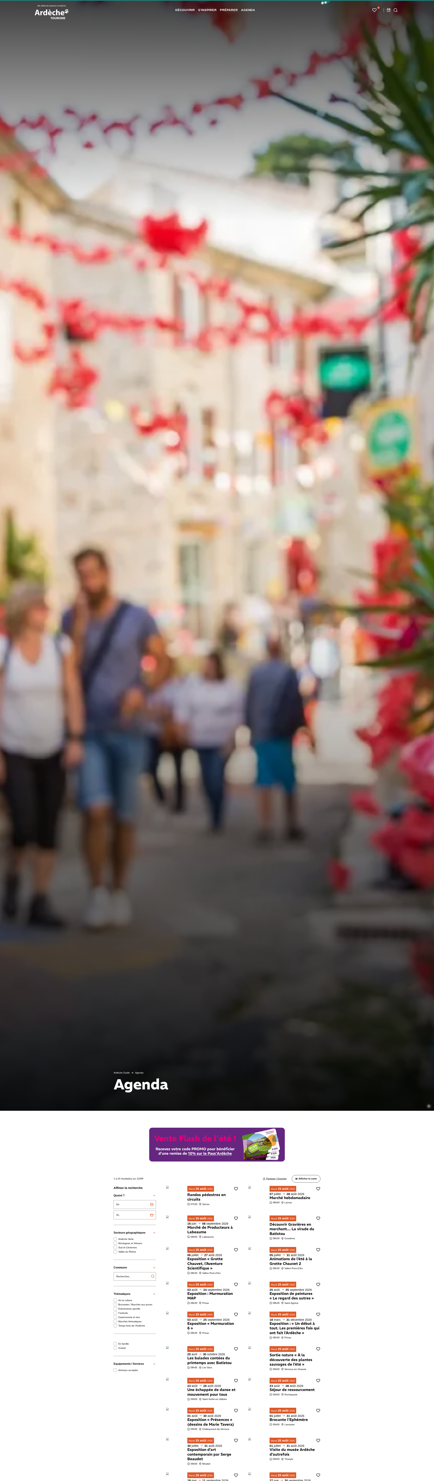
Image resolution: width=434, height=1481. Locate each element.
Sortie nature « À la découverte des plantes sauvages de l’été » (291, 1360)
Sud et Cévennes (127, 1247)
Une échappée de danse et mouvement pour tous (211, 1392)
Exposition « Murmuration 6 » (210, 1326)
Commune (120, 1267)
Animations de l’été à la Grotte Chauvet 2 (291, 1261)
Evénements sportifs (129, 1308)
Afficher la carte (308, 1178)
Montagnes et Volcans (130, 1243)
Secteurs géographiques (129, 1232)
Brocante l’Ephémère (289, 1419)
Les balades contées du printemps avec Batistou (209, 1360)
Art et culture (125, 1300)
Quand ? (119, 1195)
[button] (325, 2)
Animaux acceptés (128, 1370)
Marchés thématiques (130, 1321)
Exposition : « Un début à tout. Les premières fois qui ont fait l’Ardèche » (294, 1328)
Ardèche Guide (122, 1072)
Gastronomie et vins (129, 1317)
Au (117, 1214)
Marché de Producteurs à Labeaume (210, 1229)
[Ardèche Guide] (52, 14)
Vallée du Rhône (127, 1251)
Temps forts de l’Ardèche (131, 1325)
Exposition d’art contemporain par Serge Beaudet (209, 1454)
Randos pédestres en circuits (206, 1197)
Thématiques (122, 1293)
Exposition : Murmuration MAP (210, 1296)
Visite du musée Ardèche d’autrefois (292, 1452)
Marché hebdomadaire (290, 1197)
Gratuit (122, 1348)
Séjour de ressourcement (292, 1389)
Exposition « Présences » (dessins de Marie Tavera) (210, 1422)
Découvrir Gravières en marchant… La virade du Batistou (292, 1229)
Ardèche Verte (126, 1239)
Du (117, 1204)
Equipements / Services (129, 1363)
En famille (123, 1343)
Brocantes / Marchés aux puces (135, 1304)
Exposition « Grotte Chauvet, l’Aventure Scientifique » (205, 1263)
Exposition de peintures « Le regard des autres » (292, 1296)
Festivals (123, 1313)
